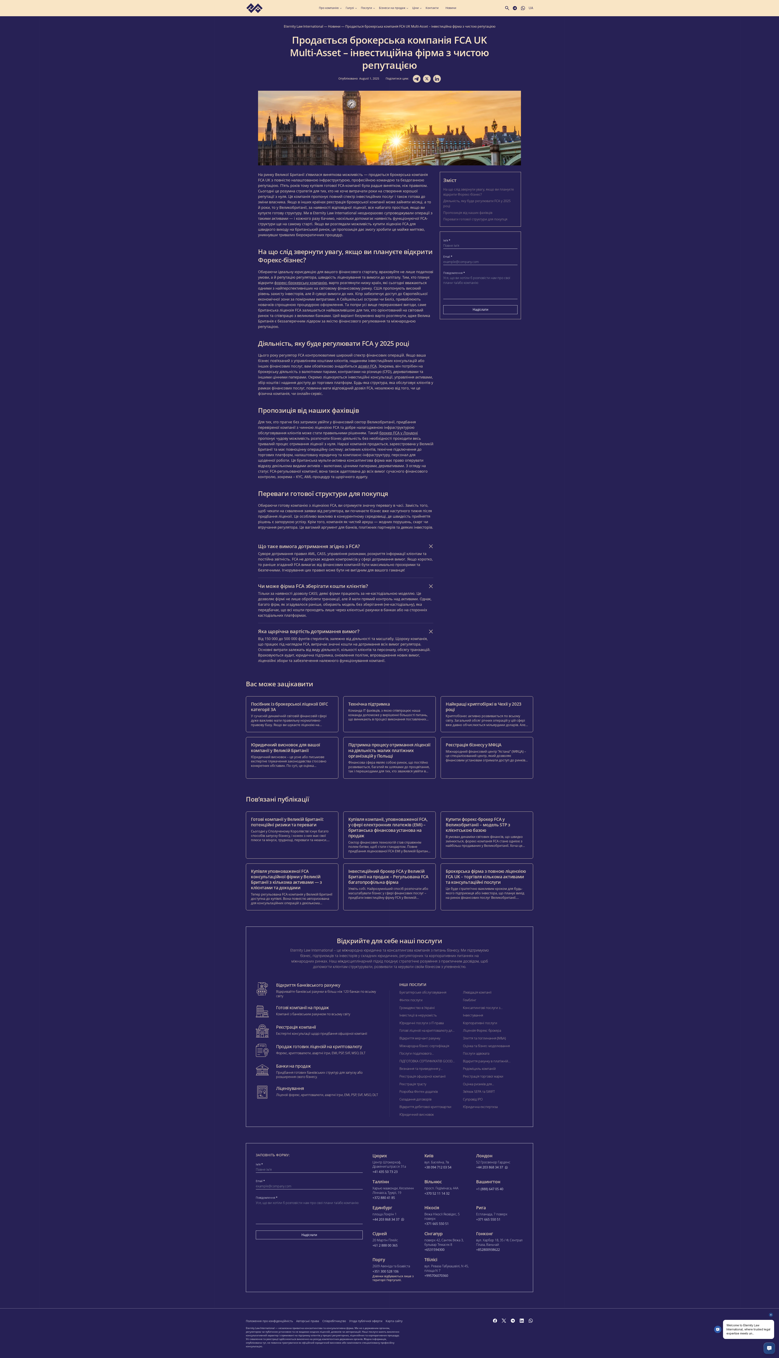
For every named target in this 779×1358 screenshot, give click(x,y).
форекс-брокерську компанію (300, 282)
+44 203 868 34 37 (489, 1167)
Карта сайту (394, 1321)
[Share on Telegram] (417, 79)
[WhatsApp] (530, 1320)
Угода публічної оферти (365, 1321)
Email (447, 257)
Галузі (350, 8)
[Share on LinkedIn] (437, 79)
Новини (450, 8)
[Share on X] (427, 79)
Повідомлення (454, 273)
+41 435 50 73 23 (385, 1172)
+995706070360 (436, 1276)
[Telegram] (512, 1320)
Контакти (432, 8)
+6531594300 (434, 1250)
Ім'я (446, 240)
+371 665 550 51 (436, 1224)
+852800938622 (488, 1250)
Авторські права (307, 1321)
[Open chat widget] (769, 1348)
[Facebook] (495, 1320)
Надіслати (480, 309)
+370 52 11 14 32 (437, 1193)
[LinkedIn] (521, 1320)
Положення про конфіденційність (269, 1321)
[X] (503, 1320)
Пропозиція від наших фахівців (467, 212)
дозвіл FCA (367, 366)
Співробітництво (334, 1321)
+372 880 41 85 (383, 1198)
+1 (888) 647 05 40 (489, 1189)
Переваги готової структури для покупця (475, 219)
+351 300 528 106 (385, 1271)
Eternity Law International (303, 26)
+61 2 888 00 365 (385, 1245)
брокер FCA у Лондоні (398, 432)
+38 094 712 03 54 (437, 1167)
